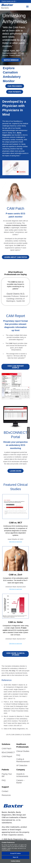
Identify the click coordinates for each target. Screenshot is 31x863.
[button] (27, 7)
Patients (5, 770)
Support (5, 787)
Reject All (15, 857)
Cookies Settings (15, 861)
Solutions (6, 744)
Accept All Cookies (15, 853)
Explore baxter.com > (9, 1)
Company (20, 770)
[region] (15, 851)
